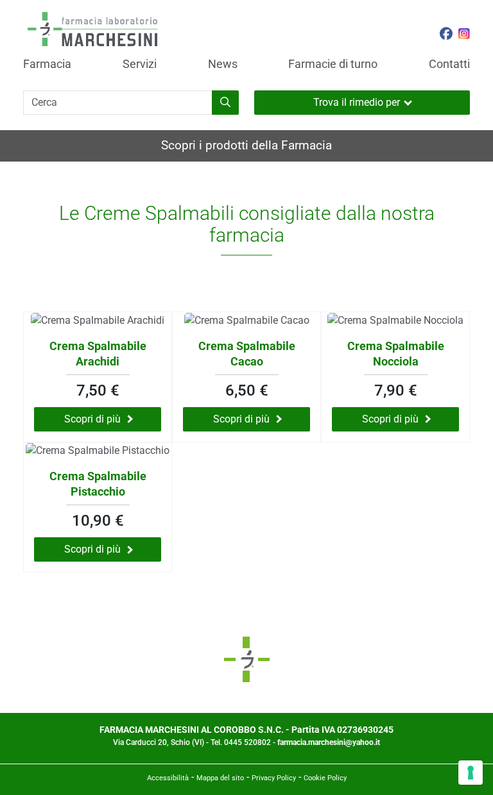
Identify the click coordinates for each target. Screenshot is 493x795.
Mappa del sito (220, 778)
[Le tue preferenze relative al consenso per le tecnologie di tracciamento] (470, 772)
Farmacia (47, 64)
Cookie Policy (325, 778)
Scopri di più (92, 419)
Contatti (449, 64)
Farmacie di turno (332, 64)
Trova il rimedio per (356, 102)
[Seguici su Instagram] (464, 35)
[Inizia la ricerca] (225, 102)
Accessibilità (168, 778)
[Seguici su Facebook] (446, 35)
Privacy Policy (274, 778)
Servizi (140, 64)
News (223, 64)
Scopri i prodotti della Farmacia (246, 145)
